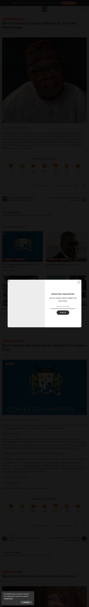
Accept (26, 602)
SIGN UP (63, 312)
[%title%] (79, 282)
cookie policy (8, 598)
